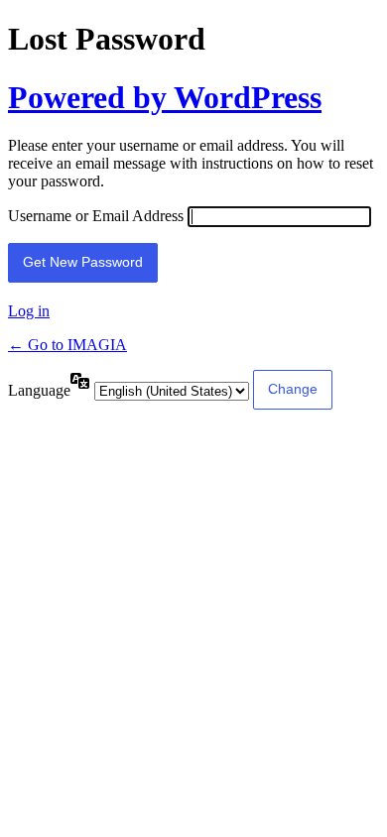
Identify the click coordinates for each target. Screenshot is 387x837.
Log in (29, 310)
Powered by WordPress (165, 97)
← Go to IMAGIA (67, 344)
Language (39, 390)
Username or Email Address (96, 215)
